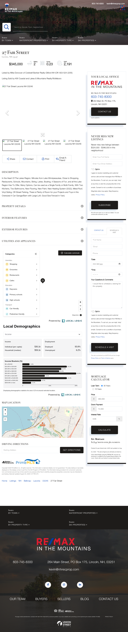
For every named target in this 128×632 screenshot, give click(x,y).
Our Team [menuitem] (17, 599)
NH (20, 481)
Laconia (36, 481)
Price (93, 394)
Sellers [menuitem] (63, 599)
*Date (93, 259)
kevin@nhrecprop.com (116, 3)
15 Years (98, 389)
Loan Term (95, 386)
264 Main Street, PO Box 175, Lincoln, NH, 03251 (81, 562)
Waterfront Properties (32, 40)
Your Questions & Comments (102, 280)
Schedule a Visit (114, 231)
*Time (93, 270)
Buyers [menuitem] (41, 599)
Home (4, 481)
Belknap (27, 481)
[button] (6, 27)
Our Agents (95, 118)
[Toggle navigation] (123, 8)
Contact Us (104, 112)
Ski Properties (86, 40)
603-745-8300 (98, 3)
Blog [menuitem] (84, 599)
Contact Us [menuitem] (108, 599)
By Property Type (62, 40)
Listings (13, 481)
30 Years (107, 386)
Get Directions (71, 450)
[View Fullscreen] (5, 419)
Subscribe (104, 205)
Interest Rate (96, 414)
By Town (6, 40)
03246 (45, 481)
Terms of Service (105, 358)
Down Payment (97, 404)
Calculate (104, 430)
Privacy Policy (100, 195)
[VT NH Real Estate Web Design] (64, 624)
